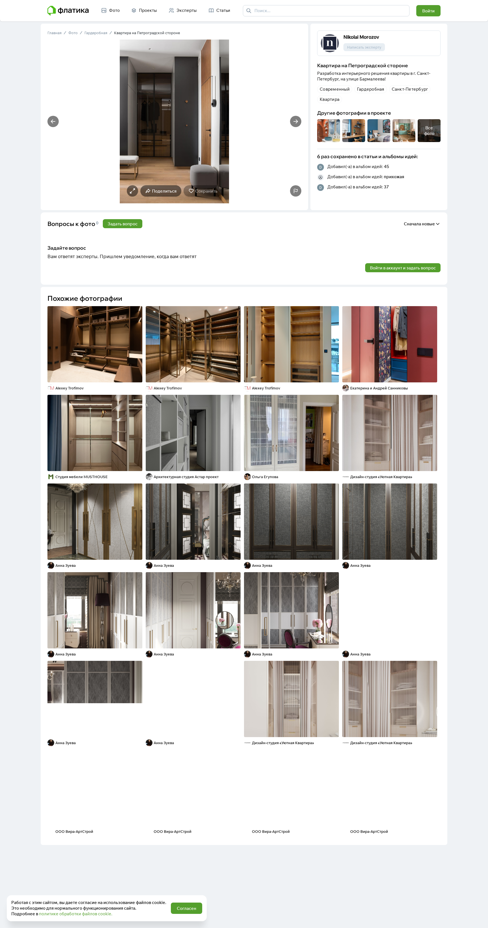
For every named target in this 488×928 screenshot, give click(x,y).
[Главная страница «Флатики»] (68, 10)
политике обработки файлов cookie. (75, 913)
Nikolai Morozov (361, 37)
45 (386, 166)
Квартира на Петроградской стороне (147, 33)
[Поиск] (248, 10)
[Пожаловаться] (295, 191)
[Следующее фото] (295, 121)
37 (386, 186)
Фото (73, 33)
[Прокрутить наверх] (477, 917)
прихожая (394, 176)
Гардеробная (95, 33)
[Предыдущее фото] (53, 121)
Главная (54, 33)
